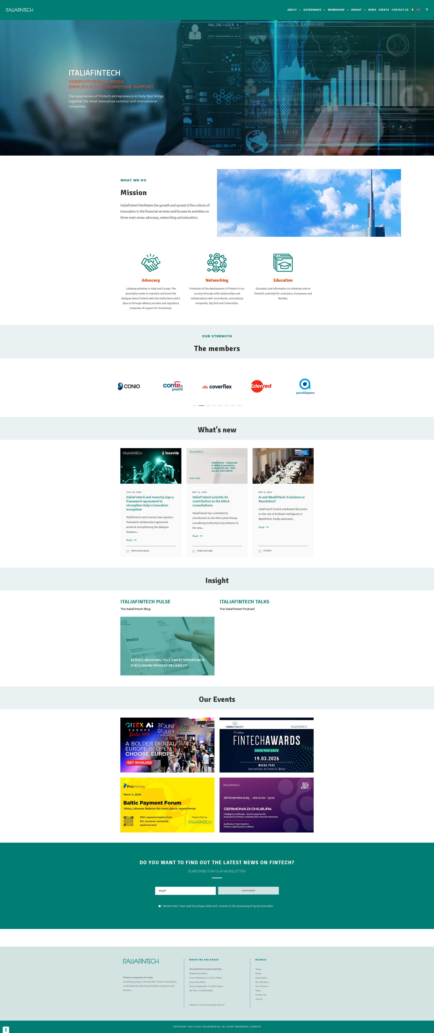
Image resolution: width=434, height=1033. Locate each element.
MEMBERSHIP (336, 9)
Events (267, 551)
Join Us (259, 999)
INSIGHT (356, 9)
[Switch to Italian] (412, 14)
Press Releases (140, 551)
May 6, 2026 (265, 492)
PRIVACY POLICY (198, 1005)
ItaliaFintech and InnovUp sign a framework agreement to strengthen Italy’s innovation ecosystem (150, 503)
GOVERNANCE (312, 9)
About (258, 973)
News (258, 990)
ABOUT (292, 9)
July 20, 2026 (133, 492)
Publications (205, 551)
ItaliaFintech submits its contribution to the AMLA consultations (210, 501)
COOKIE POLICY (216, 1005)
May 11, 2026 (199, 492)
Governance (261, 977)
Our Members (262, 982)
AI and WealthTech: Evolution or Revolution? (282, 499)
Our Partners (262, 986)
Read (129, 540)
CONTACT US (400, 9)
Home (258, 969)
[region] (217, 88)
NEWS (372, 9)
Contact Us (261, 994)
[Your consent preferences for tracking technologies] (6, 1030)
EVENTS (384, 9)
